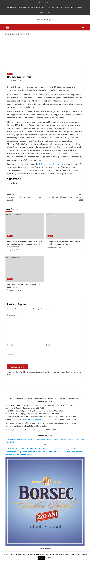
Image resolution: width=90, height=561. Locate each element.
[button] (7, 27)
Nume (10, 345)
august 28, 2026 (13, 250)
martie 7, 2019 (13, 81)
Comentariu (12, 315)
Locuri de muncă (34, 7)
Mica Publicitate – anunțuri (16, 7)
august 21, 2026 (13, 290)
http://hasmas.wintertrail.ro (51, 164)
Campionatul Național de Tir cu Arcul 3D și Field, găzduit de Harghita (65, 243)
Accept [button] (41, 558)
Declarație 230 (57, 7)
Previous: (25, 197)
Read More (49, 558)
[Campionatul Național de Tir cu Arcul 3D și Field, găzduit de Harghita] (65, 226)
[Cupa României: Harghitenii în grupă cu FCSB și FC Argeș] (24, 269)
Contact (48, 12)
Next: (64, 197)
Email (48, 345)
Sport (10, 74)
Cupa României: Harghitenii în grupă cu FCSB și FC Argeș (23, 286)
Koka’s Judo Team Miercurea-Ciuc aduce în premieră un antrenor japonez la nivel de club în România (24, 244)
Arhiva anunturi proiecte (73, 7)
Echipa (41, 12)
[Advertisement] (45, 53)
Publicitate (46, 7)
